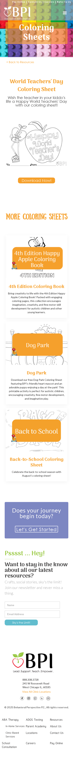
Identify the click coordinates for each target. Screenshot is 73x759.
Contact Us (35, 1)
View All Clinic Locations (36, 691)
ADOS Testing (34, 719)
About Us (55, 726)
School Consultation (9, 744)
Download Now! (36, 180)
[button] (64, 13)
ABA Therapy (10, 719)
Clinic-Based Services (12, 734)
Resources (56, 719)
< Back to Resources (20, 62)
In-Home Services (15, 726)
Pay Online (18, 1)
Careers (49, 1)
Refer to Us (64, 1)
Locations (31, 732)
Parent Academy (36, 726)
